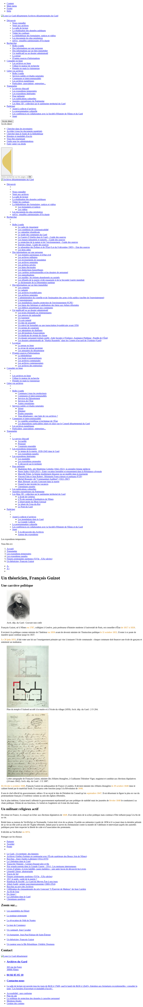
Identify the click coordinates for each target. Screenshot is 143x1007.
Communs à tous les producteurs (32, 393)
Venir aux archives (20, 25)
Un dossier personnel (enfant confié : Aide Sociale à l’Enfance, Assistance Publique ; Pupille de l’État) (63, 338)
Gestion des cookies (15, 1003)
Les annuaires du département (31, 350)
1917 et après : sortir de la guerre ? (22, 879)
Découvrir (11, 20)
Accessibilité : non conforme (19, 993)
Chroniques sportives (16, 899)
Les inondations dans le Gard (31, 519)
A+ (8, 568)
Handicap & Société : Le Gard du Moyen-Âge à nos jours (32, 881)
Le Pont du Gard (25, 507)
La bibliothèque (25, 355)
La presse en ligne (26, 345)
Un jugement (23, 318)
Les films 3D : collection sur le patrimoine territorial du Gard (38, 103)
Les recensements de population (32, 260)
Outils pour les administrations (20, 141)
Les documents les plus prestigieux (27, 38)
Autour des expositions (28, 534)
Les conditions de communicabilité (33, 229)
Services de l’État (25, 401)
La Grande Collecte (26, 522)
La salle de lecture (20, 28)
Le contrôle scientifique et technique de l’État (38, 421)
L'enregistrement (25, 300)
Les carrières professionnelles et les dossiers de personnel (43, 272)
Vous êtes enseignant (16, 139)
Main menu (12, 6)
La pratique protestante (17, 915)
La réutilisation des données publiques (29, 30)
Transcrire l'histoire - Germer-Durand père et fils (28, 864)
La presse (16, 56)
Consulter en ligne (15, 61)
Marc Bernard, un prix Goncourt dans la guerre (38, 481)
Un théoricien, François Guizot (20, 561)
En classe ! (11, 894)
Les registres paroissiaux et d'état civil (34, 255)
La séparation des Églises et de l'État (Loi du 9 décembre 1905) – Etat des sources (54, 247)
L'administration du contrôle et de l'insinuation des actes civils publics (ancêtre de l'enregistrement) (61, 297)
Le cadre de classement (28, 227)
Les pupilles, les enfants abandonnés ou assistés (39, 277)
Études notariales (25, 413)
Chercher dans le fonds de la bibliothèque (25, 134)
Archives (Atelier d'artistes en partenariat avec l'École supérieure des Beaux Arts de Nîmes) (47, 856)
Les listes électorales (27, 267)
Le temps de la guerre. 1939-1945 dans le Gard (38, 451)
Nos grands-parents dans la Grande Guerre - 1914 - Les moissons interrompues (41, 866)
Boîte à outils (18, 46)
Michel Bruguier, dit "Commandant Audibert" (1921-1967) (44, 479)
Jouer (14, 116)
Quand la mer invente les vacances (33, 484)
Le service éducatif (20, 88)
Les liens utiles (24, 250)
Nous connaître (19, 23)
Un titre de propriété (27, 323)
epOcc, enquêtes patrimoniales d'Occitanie (31, 40)
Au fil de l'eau (13, 891)
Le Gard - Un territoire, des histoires (23, 854)
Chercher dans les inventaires (19, 129)
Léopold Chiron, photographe (20, 871)
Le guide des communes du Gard (32, 234)
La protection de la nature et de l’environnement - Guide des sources (48, 242)
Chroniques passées (26, 486)
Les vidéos (22, 209)
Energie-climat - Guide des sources (33, 245)
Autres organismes (26, 403)
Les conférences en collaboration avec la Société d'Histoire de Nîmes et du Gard (47, 114)
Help (9, 11)
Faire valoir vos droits (16, 144)
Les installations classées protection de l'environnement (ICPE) (45, 302)
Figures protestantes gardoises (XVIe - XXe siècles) (29, 559)
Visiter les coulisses (20, 33)
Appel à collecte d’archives (24, 108)
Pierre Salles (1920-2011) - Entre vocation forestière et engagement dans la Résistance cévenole (60, 471)
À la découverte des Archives (31, 532)
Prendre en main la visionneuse (26, 68)
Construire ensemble (27, 446)
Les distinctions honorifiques (30, 270)
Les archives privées (27, 265)
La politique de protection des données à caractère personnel (33, 998)
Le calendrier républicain (29, 232)
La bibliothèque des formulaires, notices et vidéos (34, 35)
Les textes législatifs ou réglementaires (35, 313)
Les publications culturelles (24, 98)
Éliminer (21, 411)
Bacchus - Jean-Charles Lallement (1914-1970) (27, 859)
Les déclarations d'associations (31, 333)
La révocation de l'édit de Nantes (21, 920)
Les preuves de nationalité (29, 315)
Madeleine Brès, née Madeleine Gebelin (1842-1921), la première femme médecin (54, 469)
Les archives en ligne (21, 63)
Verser (20, 408)
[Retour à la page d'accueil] (17, 179)
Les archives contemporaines (30, 363)
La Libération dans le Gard (18, 861)
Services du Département (29, 398)
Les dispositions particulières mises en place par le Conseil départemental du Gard (54, 423)
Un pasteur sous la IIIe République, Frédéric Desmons (30, 944)
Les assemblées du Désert (18, 911)
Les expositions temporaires (24, 91)
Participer (11, 106)
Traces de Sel (12, 874)
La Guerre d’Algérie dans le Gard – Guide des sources (42, 237)
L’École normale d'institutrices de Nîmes (35, 499)
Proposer (22, 444)
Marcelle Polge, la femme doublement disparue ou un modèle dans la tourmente (53, 474)
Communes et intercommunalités (26, 78)
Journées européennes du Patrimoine (28, 101)
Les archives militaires (27, 257)
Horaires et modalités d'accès (19, 136)
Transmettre (12, 86)
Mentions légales (14, 1001)
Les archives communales (29, 360)
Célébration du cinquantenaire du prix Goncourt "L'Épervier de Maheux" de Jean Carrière (46, 889)
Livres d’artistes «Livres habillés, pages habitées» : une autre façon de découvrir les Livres (46, 869)
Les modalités (24, 459)
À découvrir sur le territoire (30, 464)
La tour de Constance (16, 925)
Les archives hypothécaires (30, 292)
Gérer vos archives (15, 71)
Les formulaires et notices (29, 207)
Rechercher (12, 43)
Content (10, 3)
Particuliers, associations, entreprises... (29, 83)
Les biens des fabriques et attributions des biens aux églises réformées (48, 305)
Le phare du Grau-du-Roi (29, 504)
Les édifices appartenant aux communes (35, 308)
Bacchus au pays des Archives (20, 886)
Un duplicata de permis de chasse (32, 335)
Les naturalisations (26, 275)
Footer (9, 8)
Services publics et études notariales (28, 76)
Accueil (10, 549)
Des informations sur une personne (27, 48)
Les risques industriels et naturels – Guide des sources (41, 239)
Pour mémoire (18, 96)
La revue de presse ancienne (30, 348)
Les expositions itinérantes (23, 93)
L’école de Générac (26, 496)
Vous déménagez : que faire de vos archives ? (38, 416)
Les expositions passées (28, 454)
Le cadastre (23, 290)
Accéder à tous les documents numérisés (24, 131)
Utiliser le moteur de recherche (25, 66)
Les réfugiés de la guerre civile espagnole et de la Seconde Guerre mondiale (51, 280)
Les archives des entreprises (30, 365)
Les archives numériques (23, 81)
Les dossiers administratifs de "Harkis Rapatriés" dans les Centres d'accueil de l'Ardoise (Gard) (59, 340)
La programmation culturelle (24, 111)
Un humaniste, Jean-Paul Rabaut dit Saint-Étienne (29, 935)
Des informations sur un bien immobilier (30, 51)
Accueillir (22, 441)
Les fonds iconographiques (30, 358)
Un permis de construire (28, 328)
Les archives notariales (28, 262)
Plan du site (12, 996)
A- (8, 566)
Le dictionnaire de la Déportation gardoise (36, 282)
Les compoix (23, 287)
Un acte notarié (24, 320)
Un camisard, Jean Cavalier (19, 930)
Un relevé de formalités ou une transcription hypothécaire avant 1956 (48, 325)
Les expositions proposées (29, 461)
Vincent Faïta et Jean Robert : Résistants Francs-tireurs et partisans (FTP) (50, 476)
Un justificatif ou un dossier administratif (30, 53)
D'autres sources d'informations (26, 58)
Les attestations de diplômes (30, 330)
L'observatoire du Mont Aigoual (32, 501)
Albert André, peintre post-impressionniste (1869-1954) (31, 884)
